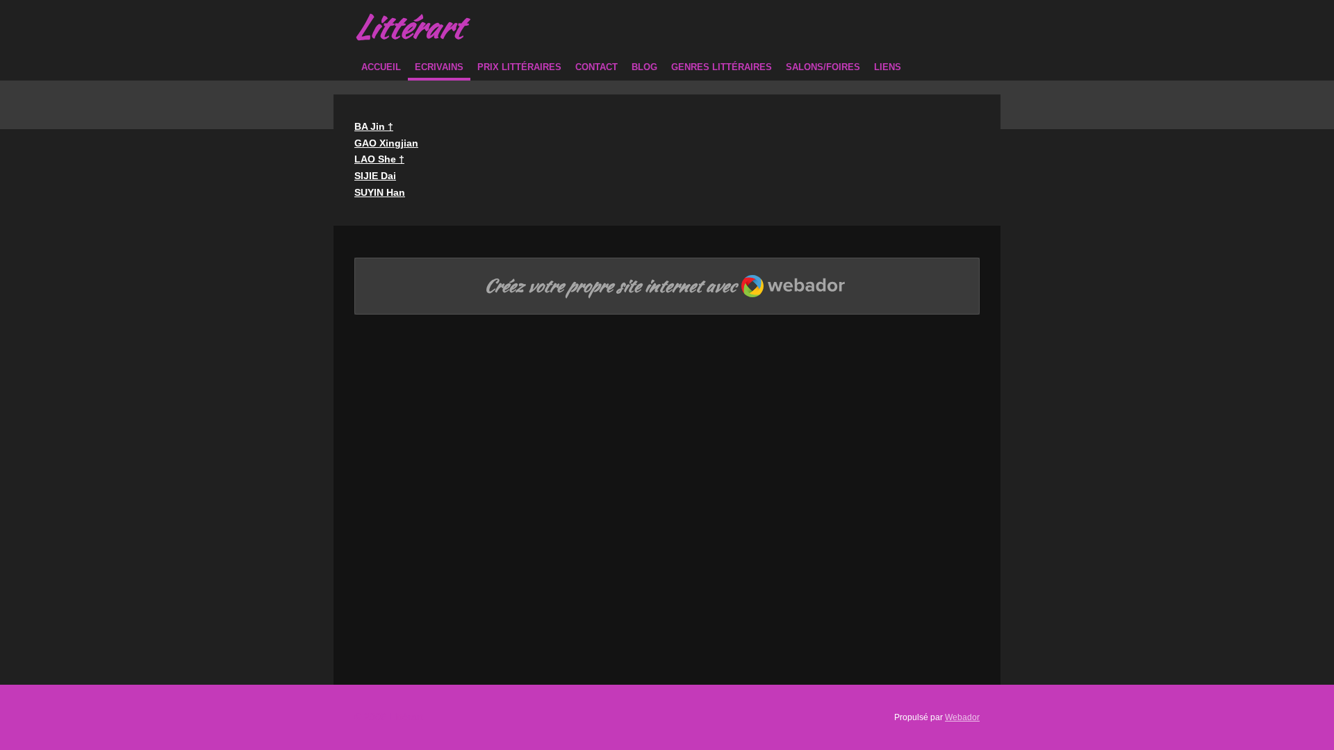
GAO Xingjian (386, 143)
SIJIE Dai (375, 175)
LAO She (379, 159)
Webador (962, 717)
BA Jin (373, 126)
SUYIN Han (379, 192)
